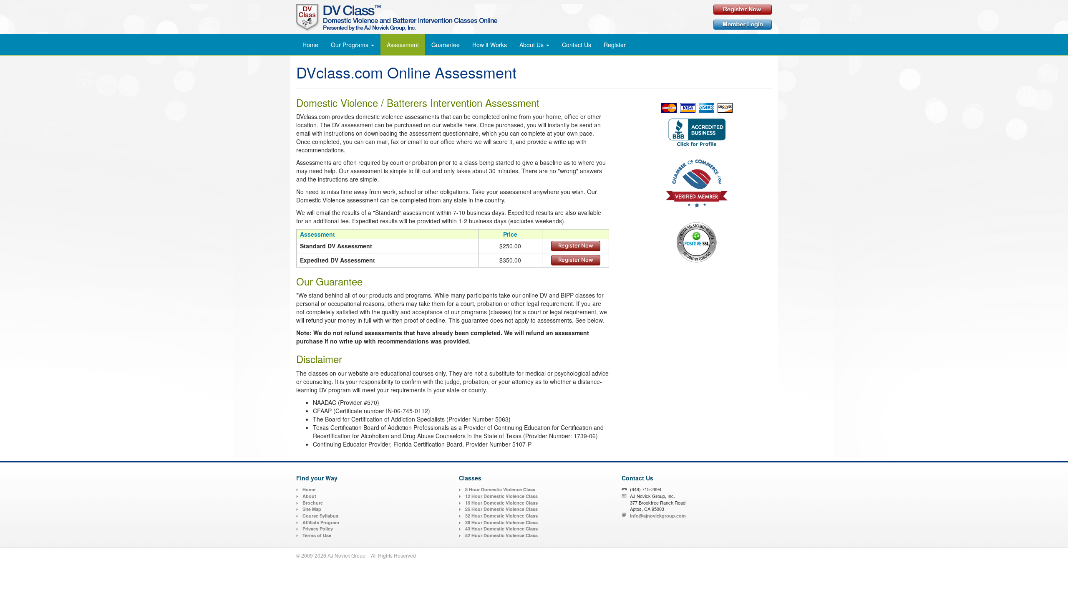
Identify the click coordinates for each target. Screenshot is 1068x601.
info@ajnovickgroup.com (658, 516)
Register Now (575, 245)
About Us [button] (532, 44)
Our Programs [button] (350, 44)
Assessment (403, 44)
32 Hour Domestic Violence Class (501, 516)
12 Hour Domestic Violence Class (501, 496)
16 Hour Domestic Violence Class (501, 503)
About (309, 496)
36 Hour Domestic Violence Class (501, 522)
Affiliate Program (320, 522)
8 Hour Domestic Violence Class (500, 489)
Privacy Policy (317, 528)
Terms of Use (316, 535)
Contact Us (576, 44)
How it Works (489, 44)
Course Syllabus (320, 516)
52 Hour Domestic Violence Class (501, 535)
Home (310, 44)
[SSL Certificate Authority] (696, 242)
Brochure (312, 503)
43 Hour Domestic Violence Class (501, 528)
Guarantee (445, 44)
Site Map (311, 509)
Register (615, 44)
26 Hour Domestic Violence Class (501, 509)
